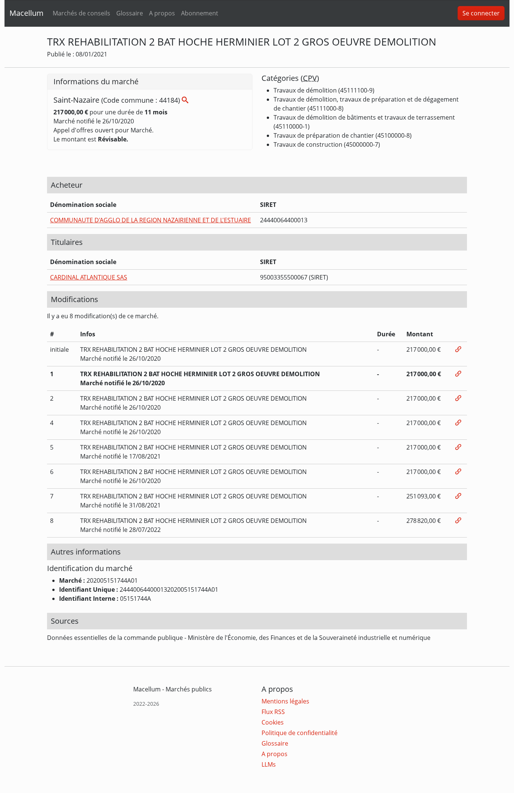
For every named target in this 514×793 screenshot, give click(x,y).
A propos (162, 13)
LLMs (269, 764)
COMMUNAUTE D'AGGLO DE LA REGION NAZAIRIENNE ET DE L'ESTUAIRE (150, 220)
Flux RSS (273, 712)
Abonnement (199, 13)
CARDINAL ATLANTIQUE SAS (88, 277)
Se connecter (481, 13)
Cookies (273, 722)
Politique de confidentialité (300, 733)
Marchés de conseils (81, 13)
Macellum (26, 13)
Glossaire (129, 13)
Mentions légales (285, 701)
